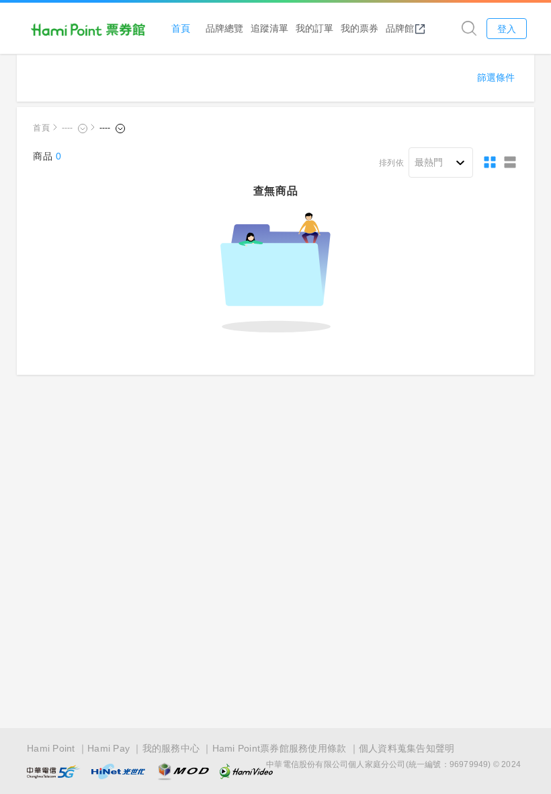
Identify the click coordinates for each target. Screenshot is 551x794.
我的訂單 (314, 28)
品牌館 (400, 28)
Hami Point (51, 748)
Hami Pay (108, 748)
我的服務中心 (171, 748)
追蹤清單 (269, 28)
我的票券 (359, 28)
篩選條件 (496, 77)
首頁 (180, 28)
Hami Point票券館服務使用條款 (279, 748)
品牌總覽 (224, 28)
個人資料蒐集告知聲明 (407, 748)
